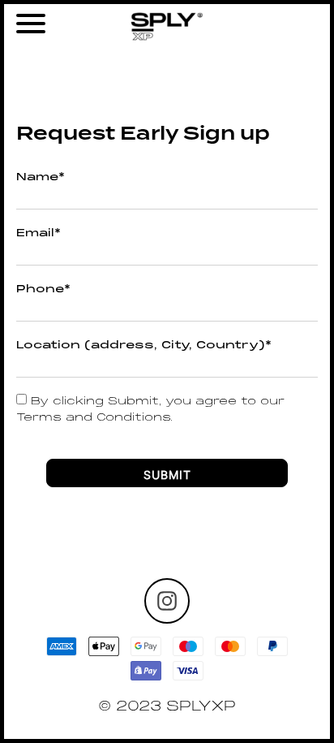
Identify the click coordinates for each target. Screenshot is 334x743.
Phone (43, 290)
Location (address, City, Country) (144, 346)
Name (40, 178)
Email (38, 234)
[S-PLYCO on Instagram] (167, 601)
